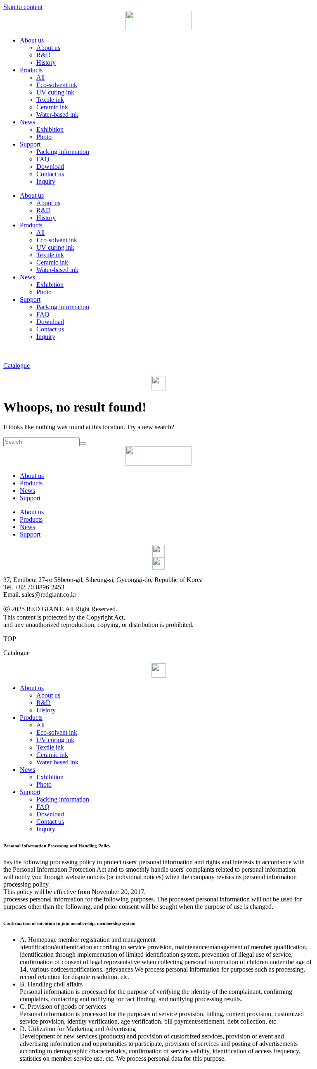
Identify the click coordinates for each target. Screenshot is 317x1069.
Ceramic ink (52, 107)
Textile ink (50, 99)
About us (32, 40)
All (40, 77)
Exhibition (50, 129)
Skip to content (23, 6)
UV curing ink (55, 92)
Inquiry (45, 181)
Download (50, 166)
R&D (43, 55)
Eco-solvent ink (56, 84)
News (27, 121)
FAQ (43, 159)
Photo (44, 136)
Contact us (50, 173)
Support (30, 144)
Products (31, 69)
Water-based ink (57, 114)
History (46, 62)
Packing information (62, 151)
